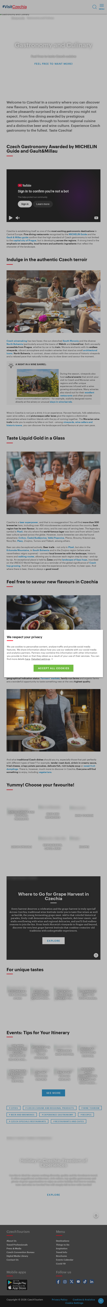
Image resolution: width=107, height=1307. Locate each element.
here (27, 659)
